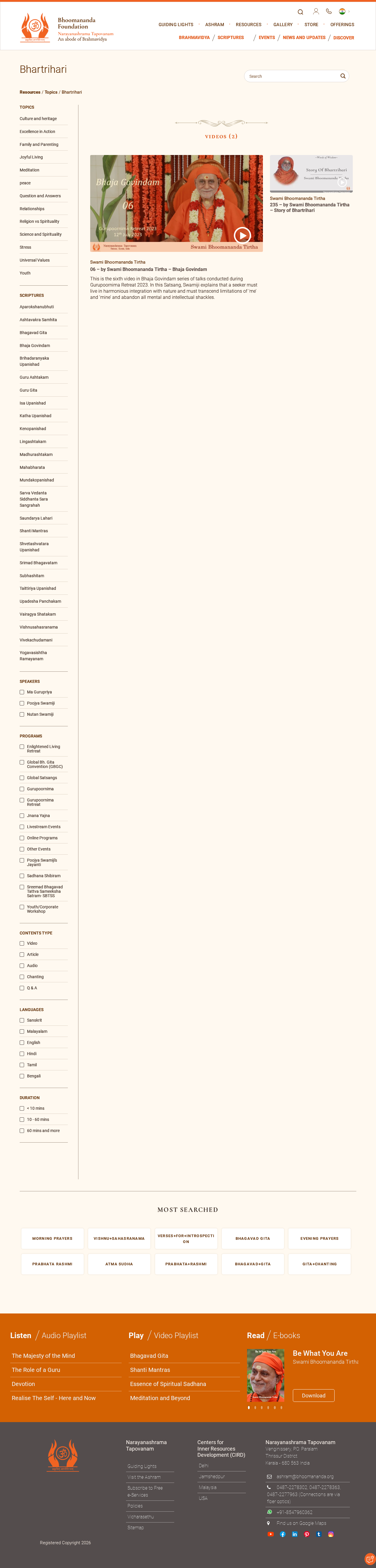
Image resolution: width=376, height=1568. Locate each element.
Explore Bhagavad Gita (217, 841)
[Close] (313, 702)
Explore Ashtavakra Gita (285, 841)
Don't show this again (211, 855)
